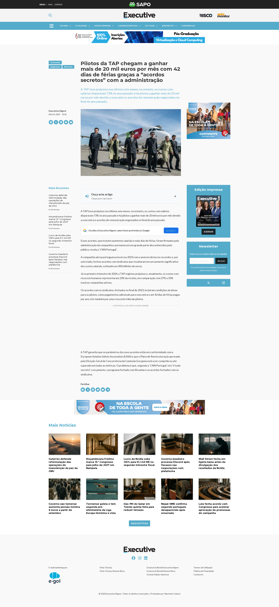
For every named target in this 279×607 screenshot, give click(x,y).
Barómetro (168, 26)
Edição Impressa (102, 26)
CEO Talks (149, 26)
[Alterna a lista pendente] (70, 26)
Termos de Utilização (203, 567)
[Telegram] (108, 389)
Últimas (64, 26)
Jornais (58, 5)
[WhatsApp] (66, 122)
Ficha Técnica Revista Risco (112, 571)
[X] (56, 122)
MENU (42, 5)
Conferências (188, 26)
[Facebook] (51, 122)
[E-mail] (71, 122)
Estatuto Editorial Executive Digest (163, 567)
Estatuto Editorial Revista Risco (161, 571)
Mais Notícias (139, 523)
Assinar (208, 231)
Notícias (68, 66)
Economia (55, 62)
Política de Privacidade (204, 571)
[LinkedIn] (61, 122)
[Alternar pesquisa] (50, 15)
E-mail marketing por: (58, 567)
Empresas (55, 66)
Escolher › (171, 230)
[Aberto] (51, 26)
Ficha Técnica (106, 567)
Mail (50, 5)
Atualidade (81, 26)
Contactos (198, 574)
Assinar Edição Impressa (158, 574)
